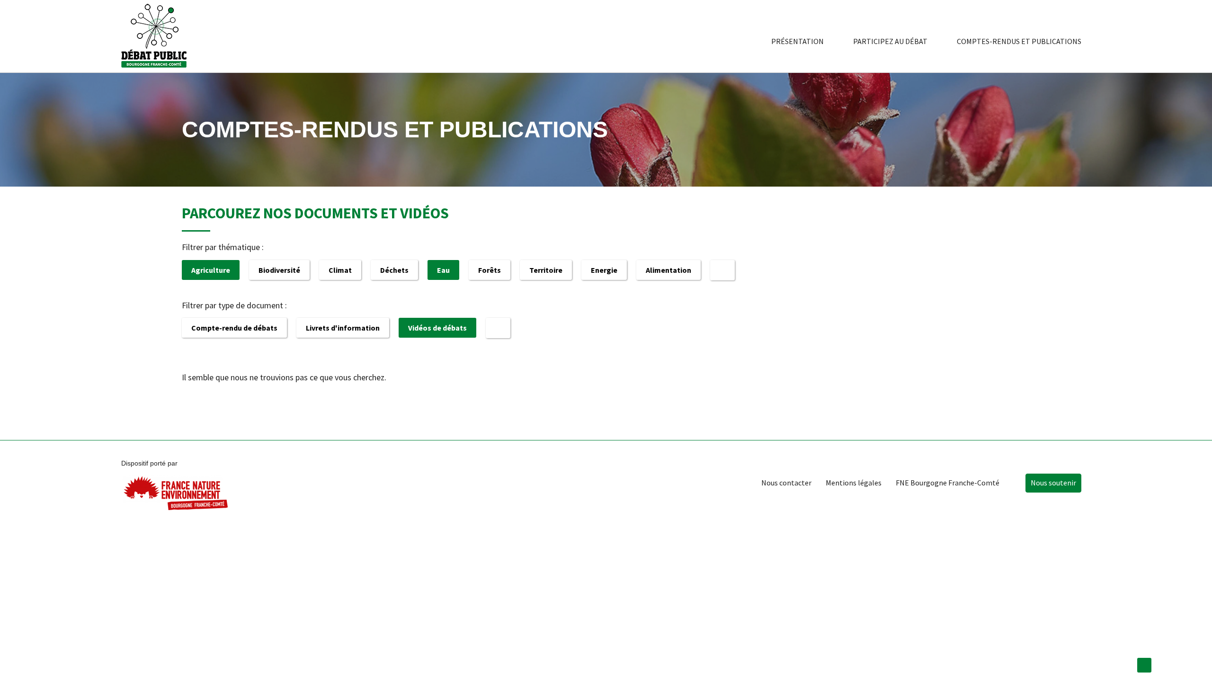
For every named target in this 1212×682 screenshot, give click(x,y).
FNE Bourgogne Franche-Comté (947, 482)
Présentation (797, 41)
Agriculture (210, 270)
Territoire (545, 270)
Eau (443, 270)
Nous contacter (786, 482)
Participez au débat (890, 41)
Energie (604, 270)
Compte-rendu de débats (234, 327)
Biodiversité (279, 270)
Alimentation (668, 270)
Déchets (394, 270)
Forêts (489, 270)
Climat (340, 270)
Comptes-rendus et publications (1019, 41)
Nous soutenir (1053, 482)
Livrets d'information (343, 327)
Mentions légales (854, 482)
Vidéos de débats (437, 327)
